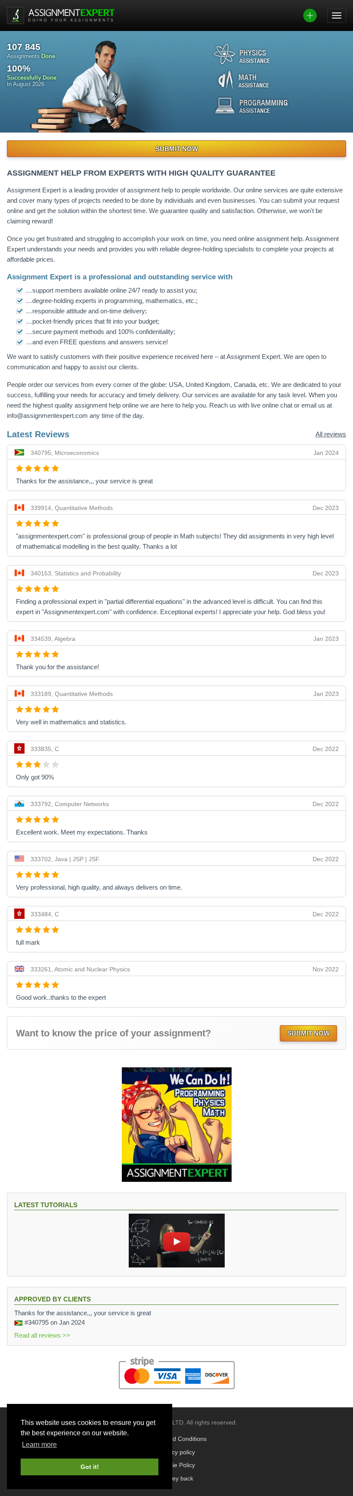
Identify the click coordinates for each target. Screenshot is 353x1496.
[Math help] (243, 80)
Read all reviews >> (42, 1335)
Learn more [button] (39, 1444)
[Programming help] (251, 105)
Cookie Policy (176, 1465)
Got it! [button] (90, 1466)
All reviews (331, 434)
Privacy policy (176, 1452)
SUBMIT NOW (176, 148)
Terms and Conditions (177, 1439)
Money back (176, 1478)
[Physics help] (242, 54)
